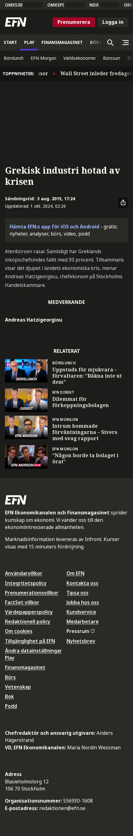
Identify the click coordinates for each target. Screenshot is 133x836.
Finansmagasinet (25, 667)
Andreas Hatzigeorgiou (33, 319)
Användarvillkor (23, 573)
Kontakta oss (82, 583)
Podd (11, 706)
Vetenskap (18, 686)
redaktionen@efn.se (62, 808)
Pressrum (77, 631)
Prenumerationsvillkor (31, 592)
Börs (10, 677)
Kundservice (81, 612)
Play (10, 657)
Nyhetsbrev (80, 641)
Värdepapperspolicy (29, 612)
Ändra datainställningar (33, 650)
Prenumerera (74, 22)
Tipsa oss (77, 592)
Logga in (112, 22)
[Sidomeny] (125, 42)
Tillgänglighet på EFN (30, 641)
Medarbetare (82, 621)
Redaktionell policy (27, 621)
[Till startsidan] (16, 22)
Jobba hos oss (82, 602)
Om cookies (18, 631)
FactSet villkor (22, 602)
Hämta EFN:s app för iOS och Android (54, 226)
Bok (9, 696)
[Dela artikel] (123, 202)
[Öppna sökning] (110, 42)
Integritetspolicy (26, 583)
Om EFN (75, 573)
